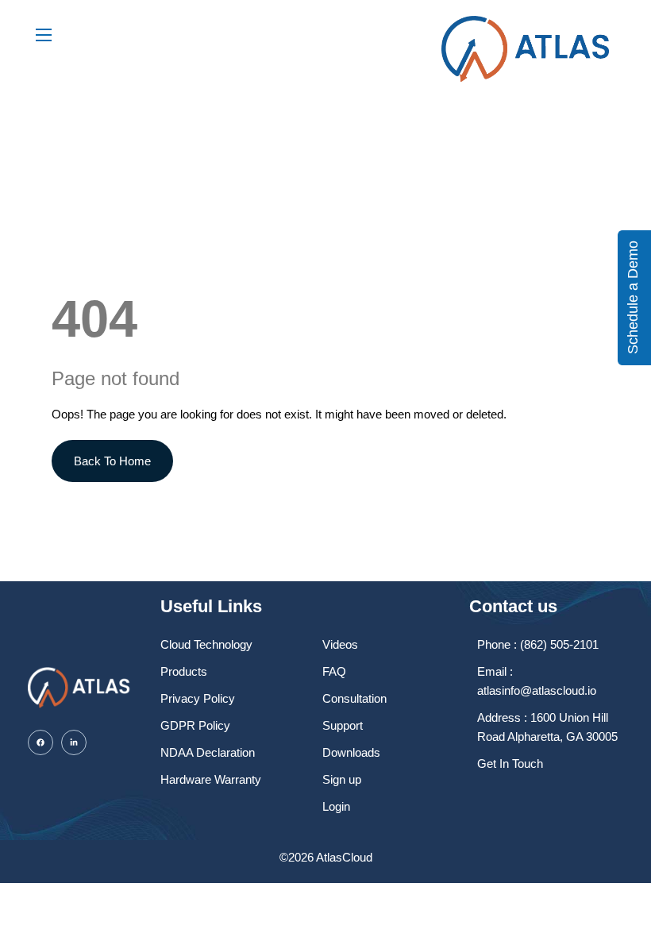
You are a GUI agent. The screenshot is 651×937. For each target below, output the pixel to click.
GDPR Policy (195, 725)
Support (342, 725)
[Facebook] (40, 742)
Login (336, 806)
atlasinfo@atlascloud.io (536, 690)
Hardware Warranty (210, 779)
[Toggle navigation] (42, 34)
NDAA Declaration (207, 752)
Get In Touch (510, 763)
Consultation (354, 698)
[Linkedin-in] (74, 742)
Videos (340, 644)
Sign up (341, 779)
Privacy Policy (197, 698)
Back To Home (112, 461)
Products (183, 671)
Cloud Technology (206, 644)
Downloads (351, 752)
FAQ (334, 671)
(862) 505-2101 (559, 644)
